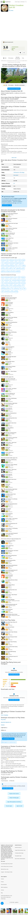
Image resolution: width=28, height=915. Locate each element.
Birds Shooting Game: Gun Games (11, 243)
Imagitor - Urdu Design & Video (6, 872)
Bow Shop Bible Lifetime (10, 361)
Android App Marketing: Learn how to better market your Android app (6, 897)
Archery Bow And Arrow (9, 346)
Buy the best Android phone (20, 858)
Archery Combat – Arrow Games (11, 248)
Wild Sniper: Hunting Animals (10, 432)
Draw (8, 260)
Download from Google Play (14, 88)
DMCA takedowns (4, 887)
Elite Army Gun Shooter (9, 627)
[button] (14, 727)
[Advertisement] (14, 26)
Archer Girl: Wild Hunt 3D (10, 233)
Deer (10, 280)
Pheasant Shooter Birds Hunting (11, 646)
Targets (8, 271)
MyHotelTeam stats (4, 869)
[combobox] (20, 2)
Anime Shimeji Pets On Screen (6, 866)
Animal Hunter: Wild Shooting (10, 332)
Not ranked (16, 175)
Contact (2, 878)
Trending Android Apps (19, 853)
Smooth (18, 285)
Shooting (7, 277)
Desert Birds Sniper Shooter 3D (11, 622)
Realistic (23, 277)
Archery (2, 268)
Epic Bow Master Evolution (10, 366)
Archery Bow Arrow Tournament (11, 218)
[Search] (26, 2)
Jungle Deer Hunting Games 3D (11, 523)
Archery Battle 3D (8, 408)
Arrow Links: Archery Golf (10, 378)
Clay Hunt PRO (8, 351)
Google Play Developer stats (20, 850)
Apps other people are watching (14, 801)
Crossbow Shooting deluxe (10, 540)
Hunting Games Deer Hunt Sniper (11, 223)
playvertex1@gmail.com (6, 722)
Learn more (19, 203)
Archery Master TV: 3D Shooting (11, 528)
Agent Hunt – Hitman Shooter (11, 371)
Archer (6, 283)
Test (23, 285)
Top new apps (9, 805)
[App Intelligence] (2, 903)
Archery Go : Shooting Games (11, 413)
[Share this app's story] (20, 52)
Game (23, 268)
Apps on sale (19, 805)
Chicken (2, 265)
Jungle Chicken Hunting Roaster (11, 565)
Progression (21, 263)
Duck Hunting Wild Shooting (10, 651)
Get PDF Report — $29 (7, 205)
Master (18, 280)
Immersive (7, 291)
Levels (12, 291)
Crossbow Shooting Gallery (10, 560)
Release (11, 260)
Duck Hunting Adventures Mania (11, 579)
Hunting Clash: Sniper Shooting (11, 317)
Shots (20, 260)
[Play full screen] (24, 52)
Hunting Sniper (8, 327)
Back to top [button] (25, 904)
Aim (20, 265)
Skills (19, 283)
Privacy (2, 881)
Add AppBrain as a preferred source (9, 742)
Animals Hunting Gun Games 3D (11, 656)
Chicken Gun (7, 447)
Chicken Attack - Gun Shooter (11, 388)
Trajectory (11, 263)
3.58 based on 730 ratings (19, 172)
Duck (3, 291)
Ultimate (3, 285)
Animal (6, 280)
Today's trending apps (14, 797)
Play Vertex (11, 620)
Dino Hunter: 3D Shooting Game (11, 322)
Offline (24, 265)
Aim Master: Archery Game (10, 494)
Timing (16, 263)
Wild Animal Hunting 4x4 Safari (11, 636)
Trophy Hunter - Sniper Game (10, 442)
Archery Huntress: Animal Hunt (11, 228)
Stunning (16, 291)
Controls (23, 283)
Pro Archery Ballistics (9, 312)
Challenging (3, 288)
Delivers (6, 263)
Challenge (12, 265)
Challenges (18, 271)
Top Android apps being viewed (6, 863)
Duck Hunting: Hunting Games (11, 555)
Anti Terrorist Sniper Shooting (11, 641)
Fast (3, 263)
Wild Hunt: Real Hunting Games (11, 503)
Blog (2, 892)
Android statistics (18, 847)
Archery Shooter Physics (10, 584)
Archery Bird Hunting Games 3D (11, 570)
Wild (19, 277)
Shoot (11, 268)
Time (21, 288)
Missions (19, 268)
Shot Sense (7, 341)
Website (2, 725)
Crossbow (3, 260)
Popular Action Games (14, 793)
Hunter (11, 277)
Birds (7, 285)
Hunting (7, 265)
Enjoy (7, 268)
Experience (3, 271)
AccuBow (7, 307)
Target (15, 285)
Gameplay (11, 283)
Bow (14, 268)
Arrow (15, 277)
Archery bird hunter (9, 513)
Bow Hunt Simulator (9, 302)
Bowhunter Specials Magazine (11, 297)
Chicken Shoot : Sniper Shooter (11, 594)
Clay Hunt (7, 337)
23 (14, 183)
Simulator (23, 280)
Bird (3, 280)
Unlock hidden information (14, 674)
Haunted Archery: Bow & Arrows (11, 614)
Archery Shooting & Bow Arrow (11, 418)
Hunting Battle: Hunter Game (10, 422)
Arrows (15, 283)
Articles (2, 890)
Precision (13, 271)
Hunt (16, 265)
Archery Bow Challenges (9, 599)
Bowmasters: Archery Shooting (11, 464)
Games (2, 277)
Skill (24, 288)
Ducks (8, 288)
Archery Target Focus (9, 238)
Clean (16, 260)
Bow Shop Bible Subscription (10, 356)
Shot (11, 285)
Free (12, 288)
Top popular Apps (18, 855)
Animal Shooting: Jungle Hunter (11, 403)
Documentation (4, 884)
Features (16, 288)
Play (3, 283)
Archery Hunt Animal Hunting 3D (11, 213)
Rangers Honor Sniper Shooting (11, 631)
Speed (23, 260)
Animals (14, 280)
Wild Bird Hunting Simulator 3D (11, 604)
